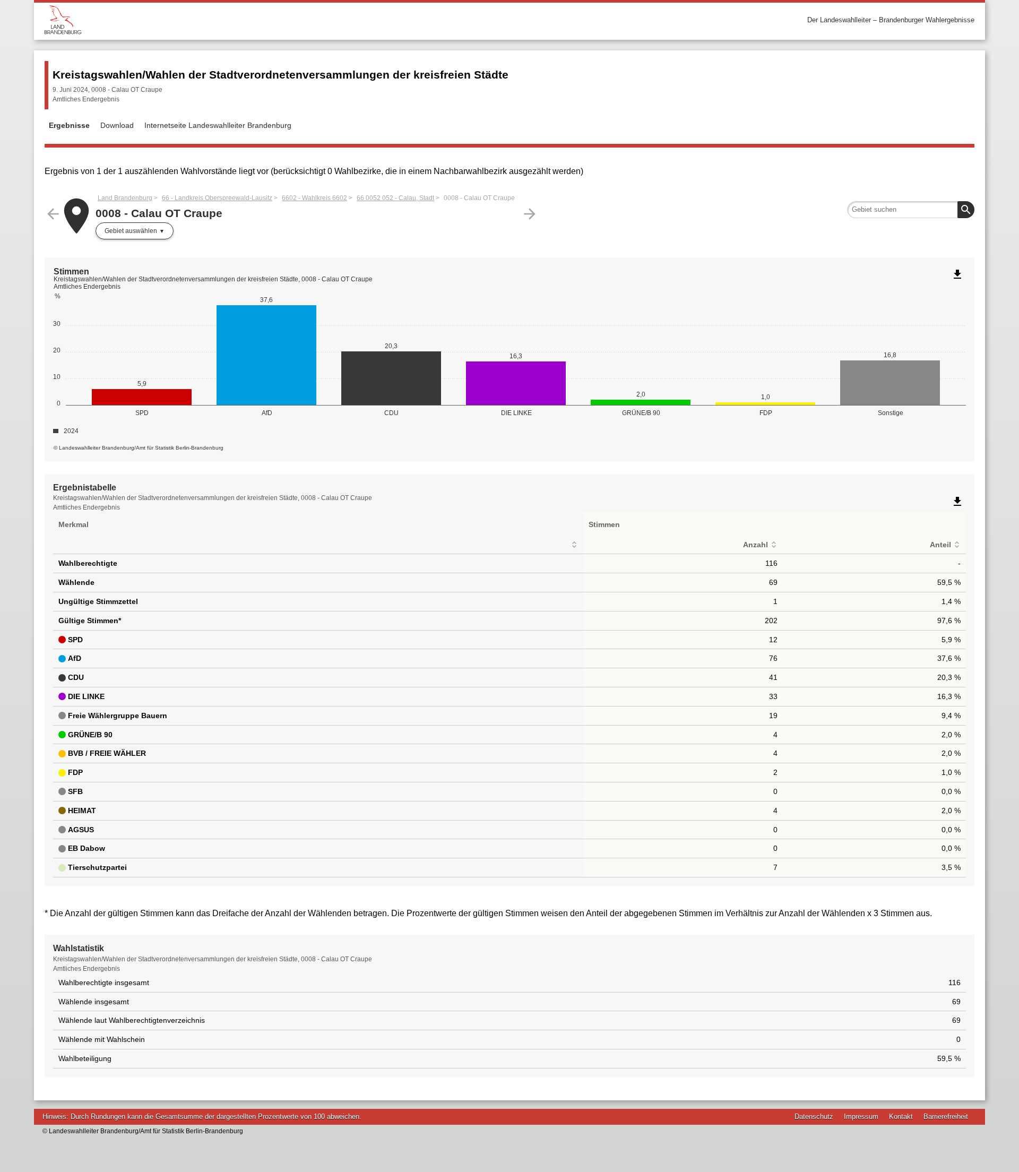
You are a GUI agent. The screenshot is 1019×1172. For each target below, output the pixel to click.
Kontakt (901, 1117)
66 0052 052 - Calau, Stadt (395, 198)
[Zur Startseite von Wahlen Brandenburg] (277, 20)
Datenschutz (814, 1117)
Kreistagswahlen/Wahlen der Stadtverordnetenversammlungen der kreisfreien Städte (280, 74)
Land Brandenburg (125, 198)
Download (117, 125)
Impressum (861, 1117)
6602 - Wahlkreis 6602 (314, 198)
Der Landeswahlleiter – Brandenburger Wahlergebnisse (890, 20)
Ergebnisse (69, 125)
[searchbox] (910, 209)
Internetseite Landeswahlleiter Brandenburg (217, 125)
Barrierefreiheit (945, 1117)
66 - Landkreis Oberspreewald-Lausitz (217, 198)
